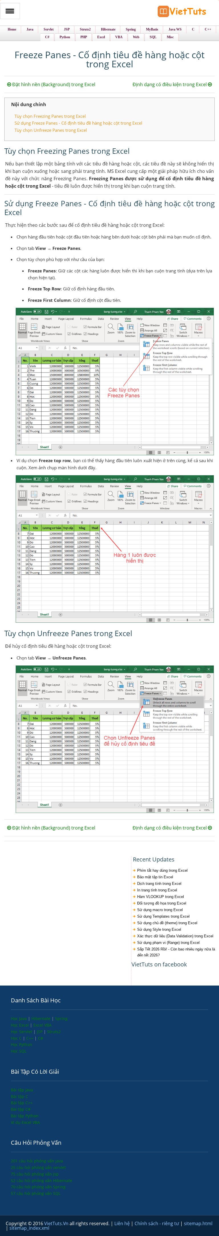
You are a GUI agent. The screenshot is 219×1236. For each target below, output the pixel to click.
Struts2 (54, 1031)
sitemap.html (198, 1223)
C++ (30, 1038)
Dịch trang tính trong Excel (159, 883)
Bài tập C (19, 1096)
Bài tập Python (24, 1115)
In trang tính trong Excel (157, 890)
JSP (40, 1031)
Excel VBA (42, 1025)
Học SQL (19, 1051)
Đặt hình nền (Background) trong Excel (53, 84)
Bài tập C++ (22, 1102)
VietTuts (182, 13)
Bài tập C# (21, 1109)
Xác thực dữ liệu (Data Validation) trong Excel (175, 936)
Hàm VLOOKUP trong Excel (160, 897)
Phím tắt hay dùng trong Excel (162, 870)
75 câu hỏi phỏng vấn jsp (35, 1174)
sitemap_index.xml (29, 1228)
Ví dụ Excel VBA (25, 1122)
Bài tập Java (22, 1090)
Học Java (19, 1018)
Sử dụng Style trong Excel (159, 929)
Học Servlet (22, 1031)
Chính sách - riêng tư (157, 1223)
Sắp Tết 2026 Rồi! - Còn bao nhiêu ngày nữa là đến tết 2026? (176, 952)
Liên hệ (122, 1223)
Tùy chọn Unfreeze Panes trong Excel (51, 130)
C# (40, 1038)
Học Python (21, 1044)
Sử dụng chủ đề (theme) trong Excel (167, 923)
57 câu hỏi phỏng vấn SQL (35, 1193)
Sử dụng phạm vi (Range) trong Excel (168, 942)
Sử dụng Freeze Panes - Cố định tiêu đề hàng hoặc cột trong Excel (78, 123)
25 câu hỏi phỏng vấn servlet (38, 1167)
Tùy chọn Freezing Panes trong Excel (50, 116)
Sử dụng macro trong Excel (160, 910)
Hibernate (41, 1018)
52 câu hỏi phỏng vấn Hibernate (41, 1180)
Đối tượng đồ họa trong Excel (161, 903)
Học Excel (20, 1025)
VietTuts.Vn (57, 1223)
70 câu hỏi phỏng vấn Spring (38, 1187)
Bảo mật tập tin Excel (155, 877)
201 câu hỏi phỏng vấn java (37, 1161)
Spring (61, 1018)
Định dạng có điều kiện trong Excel (170, 84)
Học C (17, 1038)
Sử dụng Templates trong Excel (163, 916)
